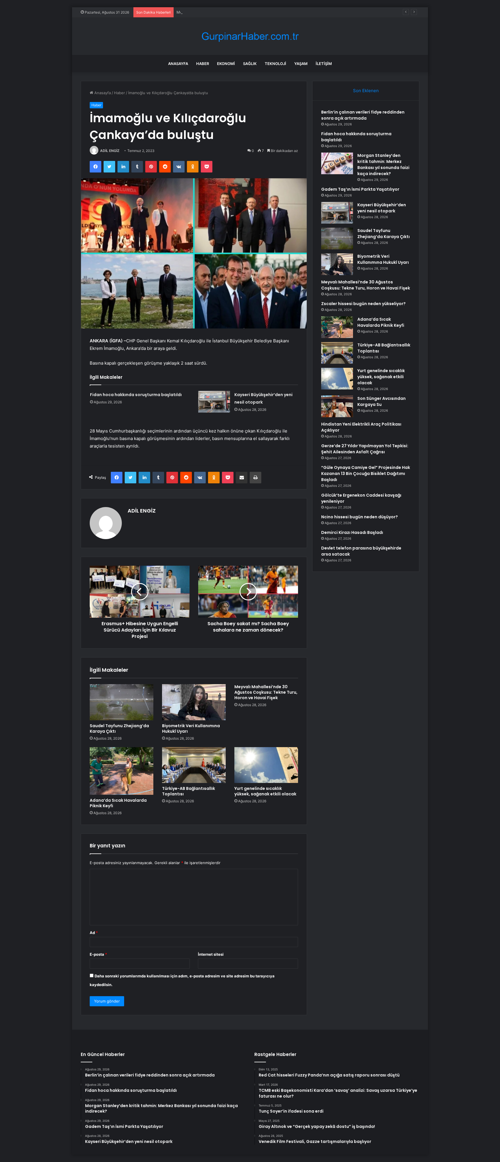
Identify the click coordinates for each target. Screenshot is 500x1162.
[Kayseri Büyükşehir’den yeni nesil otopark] (214, 402)
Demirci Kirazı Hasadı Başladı (352, 532)
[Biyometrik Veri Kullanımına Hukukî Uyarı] (194, 702)
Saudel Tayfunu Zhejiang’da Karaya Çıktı (119, 728)
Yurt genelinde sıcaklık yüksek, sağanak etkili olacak (265, 791)
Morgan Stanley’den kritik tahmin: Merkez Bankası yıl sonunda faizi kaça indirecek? (251, 12)
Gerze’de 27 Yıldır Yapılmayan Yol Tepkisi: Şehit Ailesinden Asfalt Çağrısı (364, 449)
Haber (202, 63)
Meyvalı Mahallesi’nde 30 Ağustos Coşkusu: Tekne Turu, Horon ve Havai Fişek (265, 692)
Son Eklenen (366, 90)
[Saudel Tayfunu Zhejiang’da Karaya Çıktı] (121, 702)
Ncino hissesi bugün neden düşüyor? (359, 517)
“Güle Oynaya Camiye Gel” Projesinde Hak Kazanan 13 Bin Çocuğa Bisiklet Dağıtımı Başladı (365, 473)
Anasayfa (178, 63)
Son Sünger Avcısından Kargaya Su (381, 401)
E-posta (98, 954)
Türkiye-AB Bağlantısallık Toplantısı (188, 791)
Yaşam (301, 63)
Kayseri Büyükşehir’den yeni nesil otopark (381, 208)
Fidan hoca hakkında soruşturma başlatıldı (136, 395)
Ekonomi (226, 63)
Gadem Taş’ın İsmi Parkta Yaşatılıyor (360, 189)
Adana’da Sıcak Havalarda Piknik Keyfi (118, 803)
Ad (94, 932)
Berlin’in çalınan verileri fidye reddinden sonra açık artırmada (363, 115)
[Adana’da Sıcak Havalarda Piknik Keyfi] (121, 771)
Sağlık (250, 63)
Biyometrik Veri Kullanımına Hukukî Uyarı (191, 728)
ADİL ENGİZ (110, 151)
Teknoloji (275, 63)
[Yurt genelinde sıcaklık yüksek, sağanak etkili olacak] (266, 765)
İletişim (324, 63)
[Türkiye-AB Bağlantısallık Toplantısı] (194, 765)
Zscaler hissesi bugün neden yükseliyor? (363, 304)
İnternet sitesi (211, 954)
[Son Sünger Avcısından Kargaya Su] (337, 406)
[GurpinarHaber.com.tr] (250, 36)
